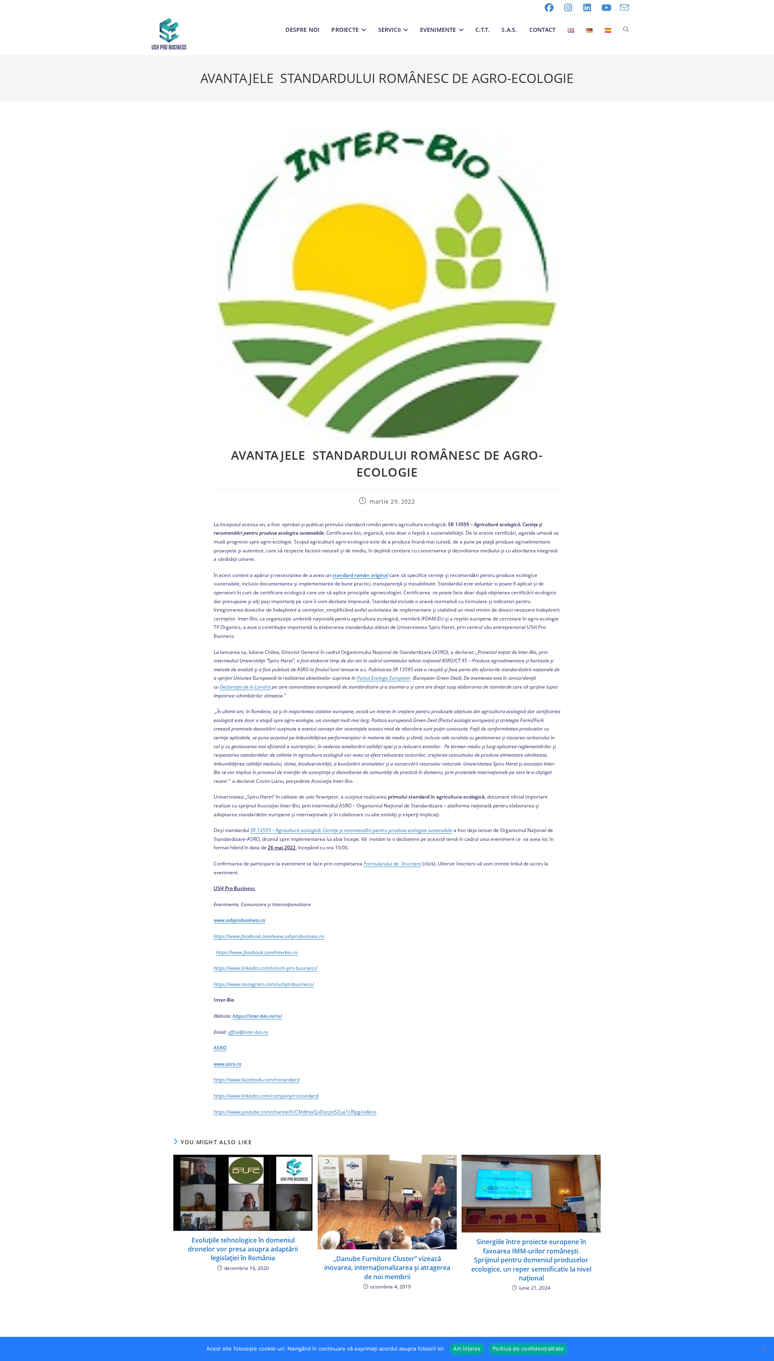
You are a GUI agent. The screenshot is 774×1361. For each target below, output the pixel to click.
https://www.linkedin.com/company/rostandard (266, 1095)
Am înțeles (467, 1348)
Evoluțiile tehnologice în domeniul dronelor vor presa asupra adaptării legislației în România (243, 1249)
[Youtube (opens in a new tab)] (606, 7)
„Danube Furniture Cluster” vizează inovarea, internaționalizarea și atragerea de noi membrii (387, 1267)
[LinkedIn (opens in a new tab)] (587, 7)
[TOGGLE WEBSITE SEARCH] (626, 30)
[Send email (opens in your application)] (622, 7)
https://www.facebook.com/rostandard (257, 1079)
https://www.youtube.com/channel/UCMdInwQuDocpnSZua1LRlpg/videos (295, 1111)
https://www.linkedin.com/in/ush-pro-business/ (265, 968)
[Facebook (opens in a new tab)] (549, 7)
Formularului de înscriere (392, 863)
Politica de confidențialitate (528, 1348)
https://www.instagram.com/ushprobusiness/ (264, 984)
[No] (764, 1349)
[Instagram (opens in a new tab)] (568, 7)
